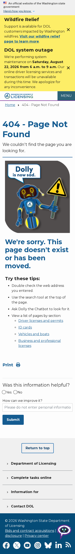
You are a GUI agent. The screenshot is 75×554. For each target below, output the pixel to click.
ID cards (25, 327)
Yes (8, 392)
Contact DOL (20, 506)
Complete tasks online (28, 478)
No (20, 392)
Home (10, 105)
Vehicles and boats (33, 334)
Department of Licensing (31, 463)
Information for (22, 492)
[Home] (18, 94)
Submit (13, 420)
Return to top (38, 448)
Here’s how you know (17, 11)
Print (8, 364)
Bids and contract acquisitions (29, 531)
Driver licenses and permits (40, 321)
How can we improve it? (22, 401)
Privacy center (37, 536)
